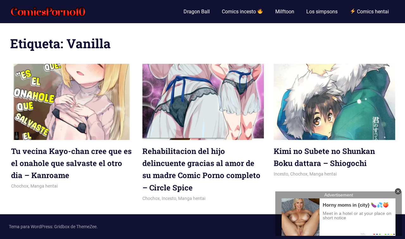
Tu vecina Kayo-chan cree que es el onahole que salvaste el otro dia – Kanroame (71, 163)
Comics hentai (372, 12)
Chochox (19, 186)
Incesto (169, 198)
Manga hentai (44, 186)
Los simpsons (322, 12)
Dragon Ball (197, 12)
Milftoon (284, 12)
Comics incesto (239, 12)
